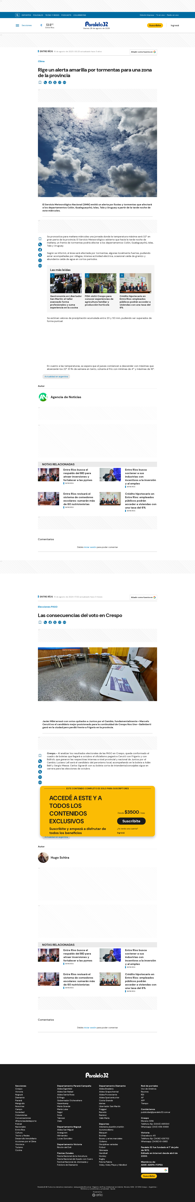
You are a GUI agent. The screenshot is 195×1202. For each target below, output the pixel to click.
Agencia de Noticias (66, 397)
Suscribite (155, 25)
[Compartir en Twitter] (55, 82)
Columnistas (79, 15)
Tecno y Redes (52, 15)
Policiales (38, 15)
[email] (59, 82)
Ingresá (175, 25)
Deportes (26, 15)
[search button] (17, 15)
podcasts (66, 15)
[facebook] (50, 82)
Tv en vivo (160, 15)
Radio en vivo (173, 15)
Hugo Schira (60, 857)
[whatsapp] (45, 82)
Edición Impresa (147, 15)
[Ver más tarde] (40, 82)
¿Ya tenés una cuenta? (127, 830)
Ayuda (112, 1189)
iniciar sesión (90, 547)
